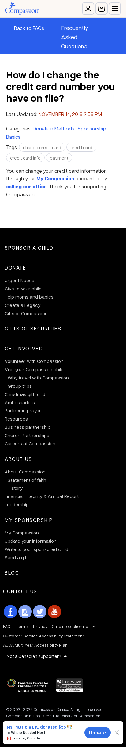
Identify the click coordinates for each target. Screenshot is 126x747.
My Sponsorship (29, 520)
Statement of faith (27, 480)
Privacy (40, 626)
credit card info (25, 157)
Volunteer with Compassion (34, 361)
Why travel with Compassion (38, 378)
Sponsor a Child (29, 247)
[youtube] (54, 611)
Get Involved (24, 348)
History (15, 488)
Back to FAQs (29, 28)
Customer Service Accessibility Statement (43, 635)
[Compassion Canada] (22, 8)
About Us (18, 459)
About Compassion (25, 472)
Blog (12, 572)
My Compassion (55, 178)
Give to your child (23, 288)
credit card (81, 147)
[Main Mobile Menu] (115, 8)
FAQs (8, 626)
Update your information (31, 541)
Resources (16, 419)
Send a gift (16, 557)
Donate (15, 267)
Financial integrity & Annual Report (42, 496)
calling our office (26, 186)
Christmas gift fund (25, 394)
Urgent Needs (19, 280)
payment (59, 157)
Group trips (20, 386)
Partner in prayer (23, 410)
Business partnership (27, 427)
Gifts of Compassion (26, 313)
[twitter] (39, 611)
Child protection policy (73, 626)
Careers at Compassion (30, 443)
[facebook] (10, 611)
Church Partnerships (27, 435)
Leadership (17, 504)
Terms (23, 626)
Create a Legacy (22, 305)
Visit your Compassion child (34, 369)
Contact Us (20, 591)
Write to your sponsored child (36, 549)
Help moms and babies (29, 297)
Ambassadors (20, 402)
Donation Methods (53, 128)
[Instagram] (25, 611)
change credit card (42, 147)
